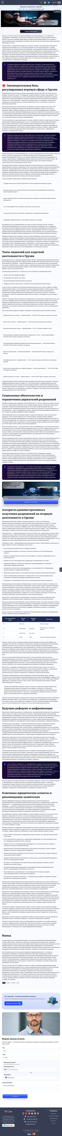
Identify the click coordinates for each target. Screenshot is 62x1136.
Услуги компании (54, 1116)
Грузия (17, 982)
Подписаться (9, 1125)
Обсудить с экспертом (31, 502)
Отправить (15, 1096)
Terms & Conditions (34, 1131)
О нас (53, 1123)
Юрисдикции (53, 1118)
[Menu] (59, 2)
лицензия (8, 982)
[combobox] (6, 1069)
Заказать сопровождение (31, 31)
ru (53, 2)
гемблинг (13, 982)
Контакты (53, 1120)
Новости (53, 1113)
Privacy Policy (26, 1131)
